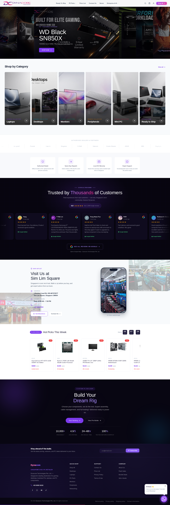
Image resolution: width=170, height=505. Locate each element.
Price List (82, 3)
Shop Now (8, 51)
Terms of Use (98, 478)
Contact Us (92, 3)
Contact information (133, 501)
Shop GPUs (93, 51)
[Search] (145, 3)
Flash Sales (122, 471)
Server (102, 3)
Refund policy (99, 501)
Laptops (72, 474)
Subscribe (133, 450)
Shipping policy (120, 501)
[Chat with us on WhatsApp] (164, 499)
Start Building (73, 420)
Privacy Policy (98, 474)
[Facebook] (32, 490)
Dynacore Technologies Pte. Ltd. (46, 501)
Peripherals (73, 485)
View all (160, 67)
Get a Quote (123, 478)
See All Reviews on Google (85, 246)
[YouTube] (41, 490)
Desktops (73, 471)
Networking (73, 488)
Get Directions (40, 313)
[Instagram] (37, 490)
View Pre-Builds (93, 420)
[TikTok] (46, 490)
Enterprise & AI (112, 3)
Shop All (160, 3)
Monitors (72, 481)
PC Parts (72, 3)
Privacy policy (110, 501)
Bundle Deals (123, 474)
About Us (122, 467)
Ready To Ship (61, 3)
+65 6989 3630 (38, 307)
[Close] (165, 486)
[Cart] (149, 3)
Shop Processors (40, 51)
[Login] (153, 3)
